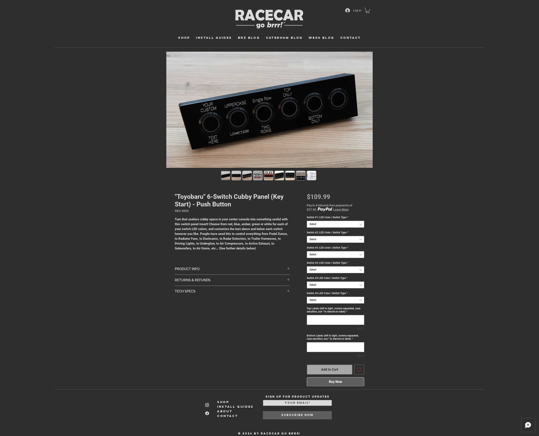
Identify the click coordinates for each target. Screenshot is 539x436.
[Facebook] (207, 413)
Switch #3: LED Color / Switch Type (327, 247)
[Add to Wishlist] (359, 370)
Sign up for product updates (297, 397)
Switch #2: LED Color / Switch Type (327, 232)
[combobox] (335, 224)
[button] (367, 10)
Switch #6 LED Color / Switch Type (327, 293)
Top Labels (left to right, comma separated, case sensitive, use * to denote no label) (333, 310)
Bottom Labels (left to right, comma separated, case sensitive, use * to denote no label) (333, 337)
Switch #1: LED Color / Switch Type (327, 217)
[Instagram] (207, 404)
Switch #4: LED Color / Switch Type (327, 262)
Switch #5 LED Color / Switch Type (327, 278)
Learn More (341, 209)
